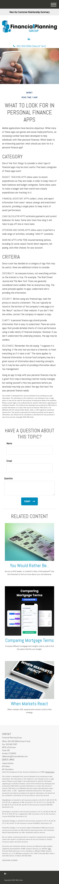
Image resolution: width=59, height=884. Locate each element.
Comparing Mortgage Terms (29, 640)
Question (8, 478)
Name (9, 443)
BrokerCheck (50, 772)
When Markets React (29, 704)
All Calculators (7, 769)
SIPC (49, 849)
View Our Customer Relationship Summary (29, 12)
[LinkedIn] (29, 39)
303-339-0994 (31, 46)
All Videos (6, 766)
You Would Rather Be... (29, 566)
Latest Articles (7, 763)
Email (9, 460)
